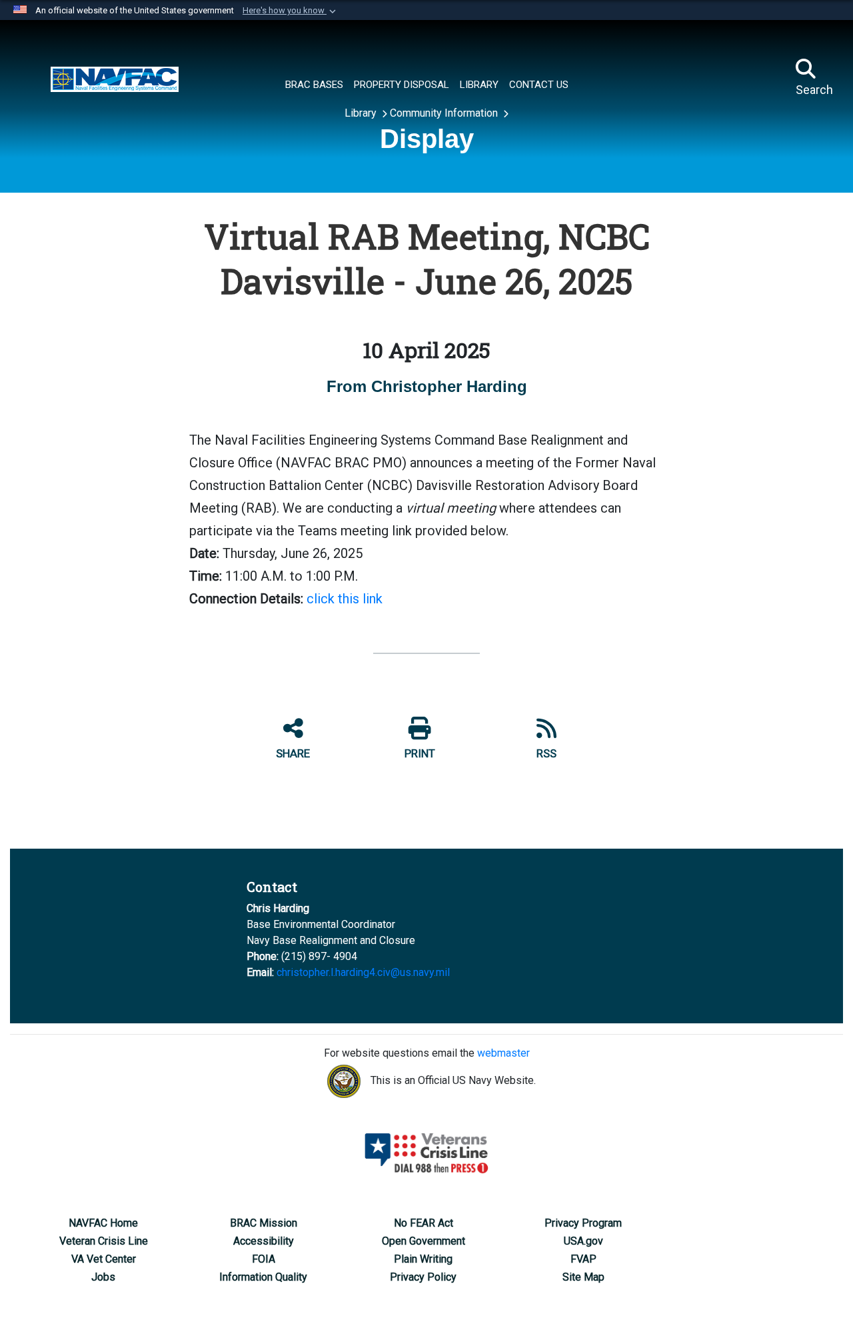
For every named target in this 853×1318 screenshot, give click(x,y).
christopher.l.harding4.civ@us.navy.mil (363, 972)
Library (362, 113)
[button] (291, 10)
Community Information (445, 113)
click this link (345, 599)
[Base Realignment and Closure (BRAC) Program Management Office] (115, 78)
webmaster (503, 1053)
